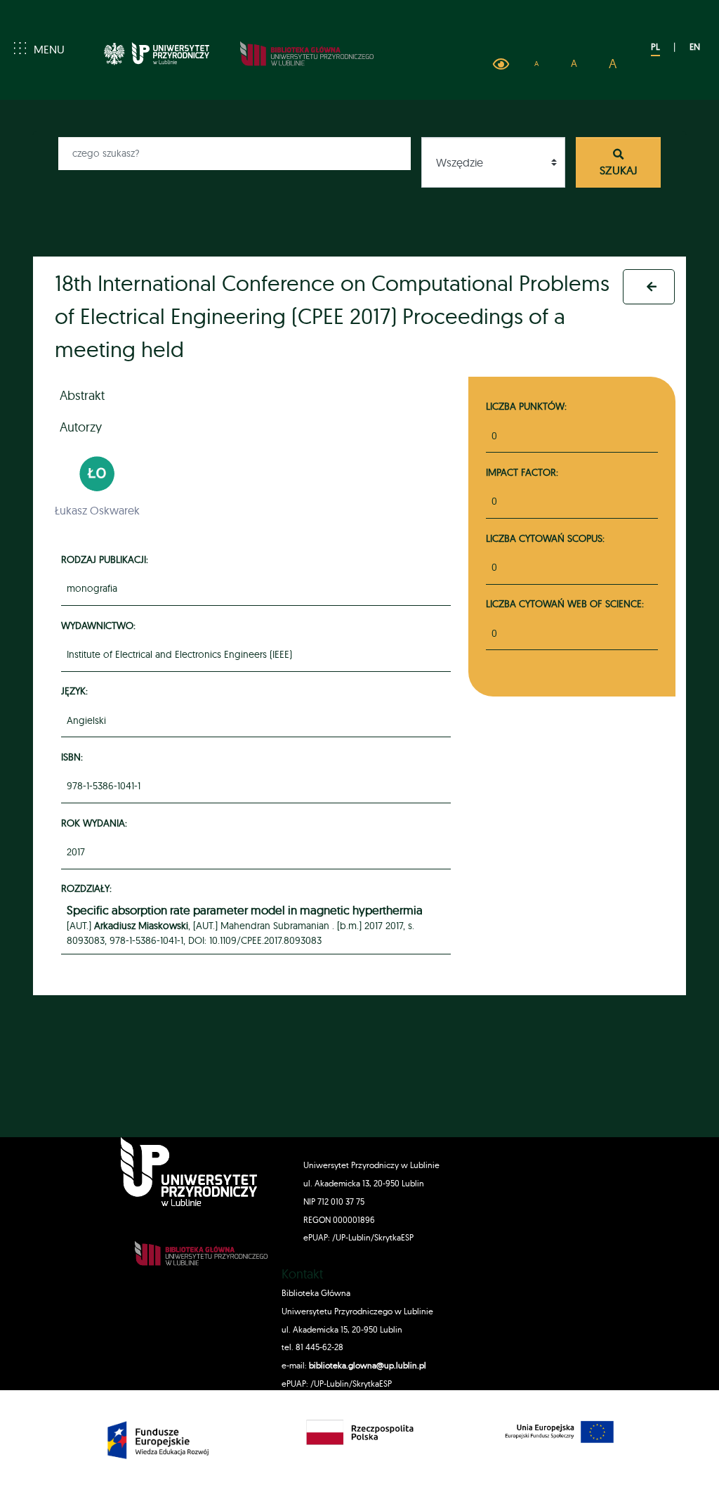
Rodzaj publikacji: (106, 559)
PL (655, 46)
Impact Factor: (522, 472)
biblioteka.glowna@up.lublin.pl (366, 1365)
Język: (76, 691)
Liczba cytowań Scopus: (545, 538)
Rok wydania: (96, 823)
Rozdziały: (88, 888)
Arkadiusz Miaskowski (141, 925)
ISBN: (74, 757)
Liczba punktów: (526, 406)
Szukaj (619, 170)
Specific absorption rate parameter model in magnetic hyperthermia (245, 910)
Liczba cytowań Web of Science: (565, 603)
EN (695, 46)
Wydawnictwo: (100, 625)
